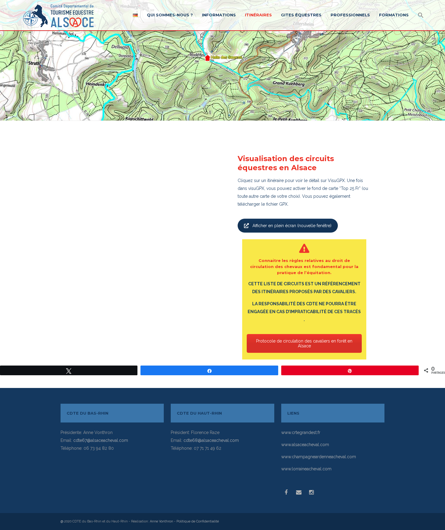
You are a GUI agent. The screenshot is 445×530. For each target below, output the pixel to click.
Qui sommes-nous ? (170, 14)
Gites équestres (301, 14)
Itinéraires (258, 14)
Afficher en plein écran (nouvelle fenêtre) (291, 225)
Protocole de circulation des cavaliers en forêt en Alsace (304, 343)
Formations (394, 14)
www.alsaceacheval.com (305, 444)
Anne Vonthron (161, 521)
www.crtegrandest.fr (300, 432)
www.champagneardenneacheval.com (318, 456)
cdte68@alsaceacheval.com (211, 440)
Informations (219, 14)
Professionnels (350, 14)
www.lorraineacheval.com (306, 468)
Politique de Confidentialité (197, 521)
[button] (421, 15)
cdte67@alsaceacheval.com (100, 440)
